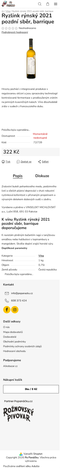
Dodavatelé (9, 337)
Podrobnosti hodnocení (15, 32)
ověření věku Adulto (27, 466)
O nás (6, 327)
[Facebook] (6, 309)
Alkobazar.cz (10, 366)
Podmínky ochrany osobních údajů (22, 346)
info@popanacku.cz (22, 293)
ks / (31, 389)
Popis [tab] (18, 175)
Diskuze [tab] (42, 175)
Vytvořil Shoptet (33, 454)
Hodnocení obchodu (14, 351)
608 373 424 (19, 300)
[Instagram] (14, 309)
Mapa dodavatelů (13, 332)
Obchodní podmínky (14, 341)
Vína (41, 256)
